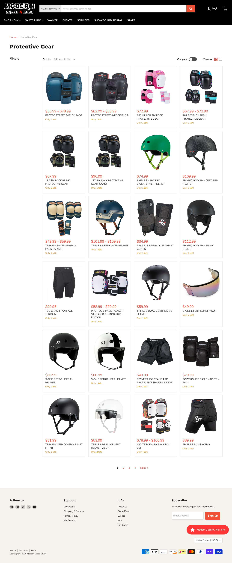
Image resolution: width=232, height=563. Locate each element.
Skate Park (123, 511)
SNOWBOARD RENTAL (108, 20)
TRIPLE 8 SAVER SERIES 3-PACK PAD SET (61, 247)
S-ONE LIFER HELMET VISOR (200, 311)
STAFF (131, 20)
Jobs (120, 520)
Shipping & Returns (74, 511)
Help (33, 550)
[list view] (220, 59)
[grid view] (216, 59)
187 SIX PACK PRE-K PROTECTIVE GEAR (195, 117)
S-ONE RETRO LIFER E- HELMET (59, 381)
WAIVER (52, 20)
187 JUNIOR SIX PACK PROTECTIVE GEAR (150, 117)
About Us (123, 506)
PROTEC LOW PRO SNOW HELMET (198, 247)
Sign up (213, 516)
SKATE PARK (33, 20)
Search (12, 550)
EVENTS (67, 20)
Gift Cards (123, 525)
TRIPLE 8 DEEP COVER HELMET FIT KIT (64, 446)
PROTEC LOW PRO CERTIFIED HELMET (200, 182)
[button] (213, 9)
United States (207, 540)
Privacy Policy (71, 515)
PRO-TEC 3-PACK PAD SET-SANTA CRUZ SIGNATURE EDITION (107, 314)
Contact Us (69, 506)
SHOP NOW (11, 20)
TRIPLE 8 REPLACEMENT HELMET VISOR (106, 446)
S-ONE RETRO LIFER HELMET (108, 379)
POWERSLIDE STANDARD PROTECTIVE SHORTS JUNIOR (154, 381)
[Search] (190, 8)
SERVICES (83, 20)
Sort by (47, 59)
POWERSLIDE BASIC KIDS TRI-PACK (201, 381)
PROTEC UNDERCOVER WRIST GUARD (155, 247)
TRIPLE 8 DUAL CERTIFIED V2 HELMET (154, 312)
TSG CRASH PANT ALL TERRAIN (59, 312)
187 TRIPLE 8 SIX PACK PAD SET (153, 446)
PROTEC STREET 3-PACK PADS (63, 115)
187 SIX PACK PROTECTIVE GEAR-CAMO (107, 182)
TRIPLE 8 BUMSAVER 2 (196, 444)
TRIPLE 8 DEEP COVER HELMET (109, 245)
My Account (70, 520)
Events (121, 515)
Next (143, 468)
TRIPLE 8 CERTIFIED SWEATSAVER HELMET (151, 182)
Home (12, 37)
